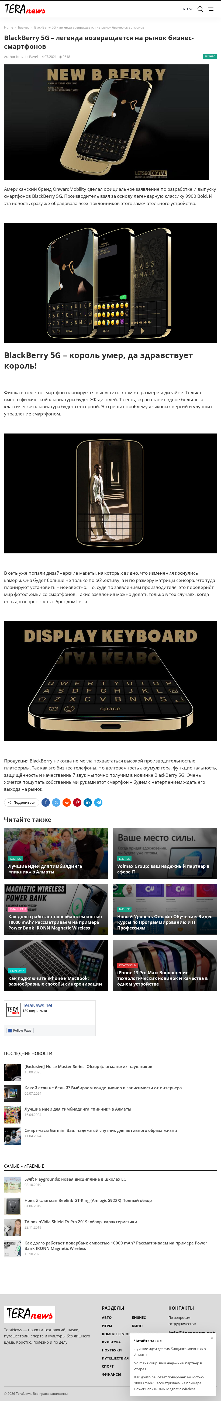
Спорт (108, 1366)
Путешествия (115, 1358)
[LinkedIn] (88, 802)
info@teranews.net (191, 1333)
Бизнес (23, 27)
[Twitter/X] (56, 802)
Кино (137, 1325)
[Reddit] (67, 802)
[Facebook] (46, 802)
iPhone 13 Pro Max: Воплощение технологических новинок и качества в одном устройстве (162, 978)
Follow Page (20, 1030)
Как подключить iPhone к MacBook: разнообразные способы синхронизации (55, 981)
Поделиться (24, 802)
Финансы (111, 1374)
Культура (111, 1342)
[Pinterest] (77, 802)
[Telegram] (98, 802)
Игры (107, 1325)
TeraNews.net (37, 1005)
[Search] (200, 9)
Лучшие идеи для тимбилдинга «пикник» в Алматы (45, 869)
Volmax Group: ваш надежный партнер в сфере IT (163, 869)
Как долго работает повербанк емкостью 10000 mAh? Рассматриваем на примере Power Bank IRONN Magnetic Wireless (55, 922)
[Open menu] (211, 9)
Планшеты (18, 909)
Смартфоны (127, 965)
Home (8, 27)
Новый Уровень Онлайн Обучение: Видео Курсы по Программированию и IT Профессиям (165, 922)
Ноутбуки (17, 971)
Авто (107, 1317)
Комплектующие (119, 1333)
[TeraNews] (25, 9)
